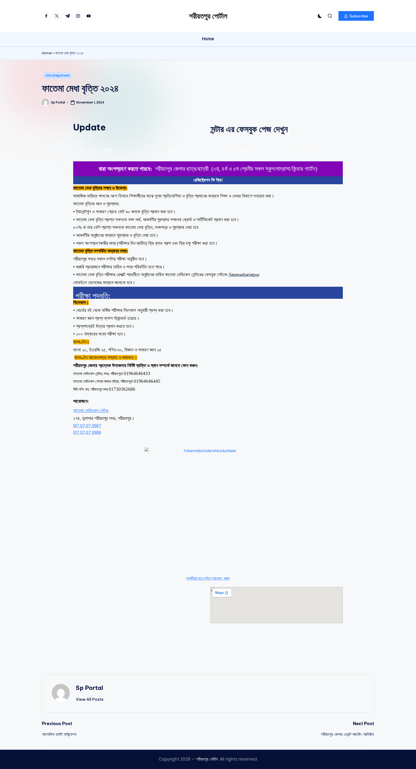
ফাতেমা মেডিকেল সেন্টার (90, 410)
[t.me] (68, 16)
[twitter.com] (57, 16)
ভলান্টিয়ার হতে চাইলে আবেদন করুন (208, 578)
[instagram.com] (79, 16)
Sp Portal (89, 687)
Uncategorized (58, 75)
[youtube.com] (89, 16)
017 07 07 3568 (87, 432)
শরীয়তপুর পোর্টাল (208, 15)
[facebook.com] (47, 16)
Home (47, 53)
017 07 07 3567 (87, 426)
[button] (356, 16)
